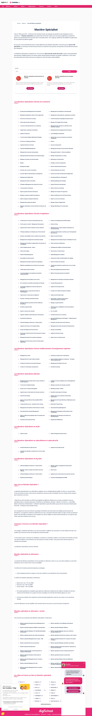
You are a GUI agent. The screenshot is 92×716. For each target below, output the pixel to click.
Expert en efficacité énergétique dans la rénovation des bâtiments (32, 416)
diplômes (24, 23)
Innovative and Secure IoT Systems (58, 314)
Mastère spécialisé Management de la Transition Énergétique (31, 660)
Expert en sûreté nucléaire (56, 236)
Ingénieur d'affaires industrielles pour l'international (32, 314)
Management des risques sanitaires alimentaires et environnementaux (62, 228)
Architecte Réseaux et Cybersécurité (28, 447)
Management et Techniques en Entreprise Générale (62, 279)
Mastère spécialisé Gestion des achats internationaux (32, 635)
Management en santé (25, 355)
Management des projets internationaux (29, 152)
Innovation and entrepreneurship (27, 419)
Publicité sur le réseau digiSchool (32, 714)
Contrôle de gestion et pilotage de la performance (62, 118)
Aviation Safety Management (26, 254)
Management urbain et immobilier (27, 180)
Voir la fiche (30, 88)
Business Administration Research (58, 166)
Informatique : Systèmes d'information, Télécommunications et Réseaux (59, 299)
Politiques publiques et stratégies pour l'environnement (32, 231)
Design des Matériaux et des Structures (29, 329)
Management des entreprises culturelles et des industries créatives (61, 126)
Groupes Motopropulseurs (57, 283)
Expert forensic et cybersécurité (58, 337)
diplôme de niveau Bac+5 (54, 530)
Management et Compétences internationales (61, 111)
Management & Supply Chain (26, 177)
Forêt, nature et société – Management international (32, 224)
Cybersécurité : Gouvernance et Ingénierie (29, 295)
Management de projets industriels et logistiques (31, 261)
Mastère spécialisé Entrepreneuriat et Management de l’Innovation (32, 624)
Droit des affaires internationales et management (31, 173)
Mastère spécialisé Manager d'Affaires (59, 627)
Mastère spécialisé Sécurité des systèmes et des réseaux (63, 635)
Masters (48, 502)
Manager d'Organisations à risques (59, 155)
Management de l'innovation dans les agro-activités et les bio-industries (32, 381)
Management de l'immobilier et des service (30, 279)
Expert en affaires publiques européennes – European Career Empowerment (62, 360)
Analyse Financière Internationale (58, 184)
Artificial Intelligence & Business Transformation (31, 322)
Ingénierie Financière (25, 133)
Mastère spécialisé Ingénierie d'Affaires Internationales (32, 627)
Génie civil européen (24, 251)
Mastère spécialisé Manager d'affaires (59, 667)
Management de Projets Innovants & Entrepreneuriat (62, 326)
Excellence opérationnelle (26, 306)
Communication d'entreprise (26, 188)
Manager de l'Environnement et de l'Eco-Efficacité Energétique (31, 303)
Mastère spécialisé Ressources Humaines (29, 642)
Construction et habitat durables (27, 385)
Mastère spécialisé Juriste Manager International (62, 623)
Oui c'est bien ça (73, 688)
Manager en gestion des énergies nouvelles (60, 385)
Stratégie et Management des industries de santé (31, 184)
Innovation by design (55, 366)
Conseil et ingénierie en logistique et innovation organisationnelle (31, 274)
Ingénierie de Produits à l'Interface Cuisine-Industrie (32, 227)
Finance (52, 141)
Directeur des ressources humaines (28, 170)
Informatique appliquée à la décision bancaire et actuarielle (31, 287)
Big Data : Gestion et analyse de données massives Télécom (31, 470)
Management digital (24, 166)
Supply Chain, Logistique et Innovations (29, 130)
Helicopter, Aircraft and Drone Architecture (60, 322)
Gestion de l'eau (54, 224)
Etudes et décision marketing (57, 188)
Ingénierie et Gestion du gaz (57, 333)
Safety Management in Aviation (58, 254)
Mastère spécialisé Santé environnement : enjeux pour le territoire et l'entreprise (63, 647)
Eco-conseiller (54, 311)
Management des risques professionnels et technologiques (30, 291)
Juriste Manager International (57, 133)
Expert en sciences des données (27, 311)
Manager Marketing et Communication (59, 206)
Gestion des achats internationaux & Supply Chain (62, 173)
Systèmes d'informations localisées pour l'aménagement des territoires (63, 232)
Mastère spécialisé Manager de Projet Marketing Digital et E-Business (32, 632)
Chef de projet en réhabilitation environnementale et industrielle (62, 307)
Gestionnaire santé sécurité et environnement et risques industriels (32, 334)
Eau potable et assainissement (27, 258)
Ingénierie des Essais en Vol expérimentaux (30, 326)
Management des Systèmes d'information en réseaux (32, 407)
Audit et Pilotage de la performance (59, 433)
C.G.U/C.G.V (43, 714)
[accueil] (3, 6)
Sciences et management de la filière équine (60, 220)
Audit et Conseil (23, 433)
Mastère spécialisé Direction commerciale (60, 654)
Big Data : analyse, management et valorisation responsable (61, 466)
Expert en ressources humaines (58, 198)
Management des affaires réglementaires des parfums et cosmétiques (33, 244)
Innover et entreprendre (56, 144)
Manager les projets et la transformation (29, 159)
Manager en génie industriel (57, 302)
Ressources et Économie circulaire (28, 118)
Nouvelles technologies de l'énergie (59, 392)
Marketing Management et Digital (58, 180)
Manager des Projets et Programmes (59, 191)
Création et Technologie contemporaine (29, 366)
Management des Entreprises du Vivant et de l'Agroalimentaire (61, 416)
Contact (49, 714)
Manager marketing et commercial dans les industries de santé (33, 206)
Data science (54, 469)
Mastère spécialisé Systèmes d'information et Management (30, 655)
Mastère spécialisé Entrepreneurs (27, 646)
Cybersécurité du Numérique (57, 295)
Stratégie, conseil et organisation (58, 162)
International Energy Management (58, 407)
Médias (22, 162)
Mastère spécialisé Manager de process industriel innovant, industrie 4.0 (62, 632)
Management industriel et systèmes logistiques (31, 337)
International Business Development (59, 177)
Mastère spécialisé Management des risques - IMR (31, 638)
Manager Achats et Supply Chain (58, 202)
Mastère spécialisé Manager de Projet (28, 663)
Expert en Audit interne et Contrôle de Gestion (61, 195)
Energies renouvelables (56, 329)
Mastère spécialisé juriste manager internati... (64, 77)
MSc (54, 502)
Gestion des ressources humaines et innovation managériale (61, 138)
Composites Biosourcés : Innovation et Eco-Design (31, 404)
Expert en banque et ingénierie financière (29, 198)
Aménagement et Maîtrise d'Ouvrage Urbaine (61, 247)
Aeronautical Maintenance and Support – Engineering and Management (63, 319)
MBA (73, 502)
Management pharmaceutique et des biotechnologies (32, 155)
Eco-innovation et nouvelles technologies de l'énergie (32, 283)
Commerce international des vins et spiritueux (30, 125)
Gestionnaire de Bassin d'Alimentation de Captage (62, 258)
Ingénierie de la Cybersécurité (57, 286)
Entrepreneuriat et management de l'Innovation (61, 130)
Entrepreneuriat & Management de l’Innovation (30, 111)
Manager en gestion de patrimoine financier (30, 195)
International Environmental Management (29, 411)
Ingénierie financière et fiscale (27, 144)
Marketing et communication (57, 159)
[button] (46, 704)
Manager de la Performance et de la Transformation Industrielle (32, 341)
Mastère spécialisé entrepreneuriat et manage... (34, 77)
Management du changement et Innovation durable (31, 239)
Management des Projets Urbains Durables (30, 359)
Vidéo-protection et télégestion (58, 243)
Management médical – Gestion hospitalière (61, 152)
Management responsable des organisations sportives (63, 115)
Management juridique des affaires (28, 202)
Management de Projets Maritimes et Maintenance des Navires (63, 400)
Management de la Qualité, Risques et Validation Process (63, 239)
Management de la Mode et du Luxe (59, 363)
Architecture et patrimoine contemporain (60, 355)
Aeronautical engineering (26, 318)
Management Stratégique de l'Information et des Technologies (61, 412)
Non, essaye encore (73, 691)
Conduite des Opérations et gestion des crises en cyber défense (63, 266)
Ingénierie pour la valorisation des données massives (32, 392)
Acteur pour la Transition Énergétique (28, 388)
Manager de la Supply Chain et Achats (59, 122)
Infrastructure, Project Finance (58, 251)
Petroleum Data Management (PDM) (59, 477)
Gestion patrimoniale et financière (27, 122)
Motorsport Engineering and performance (60, 269)
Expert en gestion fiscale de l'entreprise (29, 191)
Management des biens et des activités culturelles (62, 148)
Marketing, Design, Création (57, 388)
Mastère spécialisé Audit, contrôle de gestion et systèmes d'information (31, 651)
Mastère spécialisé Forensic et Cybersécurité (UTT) (62, 650)
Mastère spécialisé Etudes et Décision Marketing (62, 659)
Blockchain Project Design (57, 404)
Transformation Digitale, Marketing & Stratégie (31, 137)
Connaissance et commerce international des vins (31, 220)
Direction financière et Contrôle (58, 170)
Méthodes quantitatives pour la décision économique (32, 265)
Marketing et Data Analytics (26, 477)
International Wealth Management (27, 148)
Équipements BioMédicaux (57, 419)
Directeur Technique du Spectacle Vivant (29, 298)
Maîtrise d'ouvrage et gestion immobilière (60, 273)
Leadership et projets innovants (27, 269)
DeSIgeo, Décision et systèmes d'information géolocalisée (61, 396)
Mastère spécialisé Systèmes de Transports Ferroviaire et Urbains (63, 639)
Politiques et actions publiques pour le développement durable (63, 381)
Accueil (18, 23)
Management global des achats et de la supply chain (32, 115)
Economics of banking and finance (28, 141)
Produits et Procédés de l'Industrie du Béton (61, 290)
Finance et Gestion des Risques (58, 261)
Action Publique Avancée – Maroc (27, 247)
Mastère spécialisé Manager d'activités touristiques (62, 642)
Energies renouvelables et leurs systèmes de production (32, 236)
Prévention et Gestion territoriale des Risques (30, 363)
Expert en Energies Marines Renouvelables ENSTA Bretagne (31, 400)
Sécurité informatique (25, 395)
